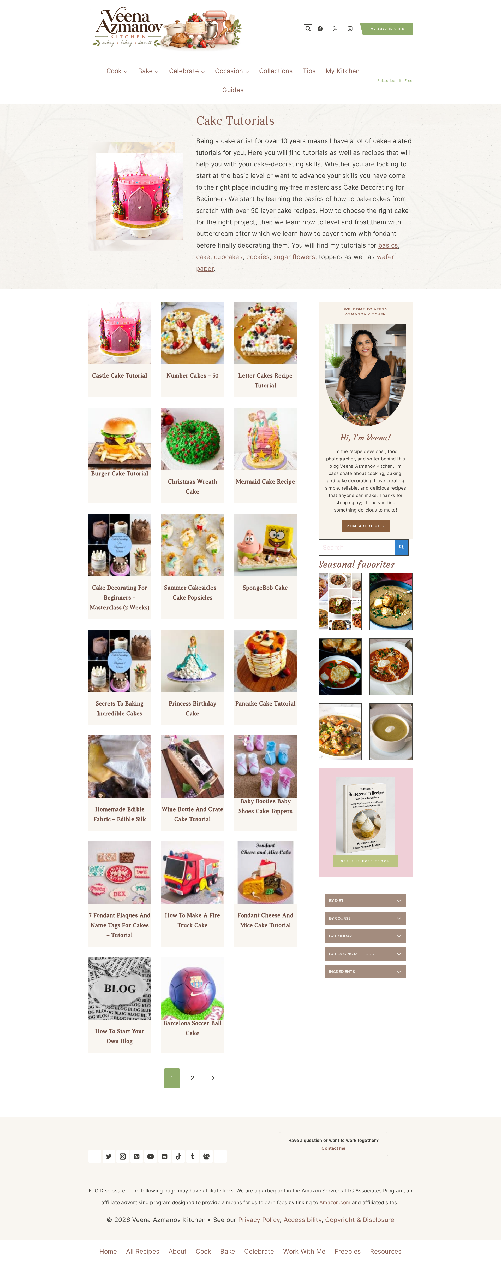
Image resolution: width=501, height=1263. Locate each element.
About (178, 1251)
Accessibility (302, 1220)
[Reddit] (164, 1156)
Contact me (333, 1148)
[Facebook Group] (206, 1156)
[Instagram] (350, 29)
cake (203, 257)
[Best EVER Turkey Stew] (340, 731)
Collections (276, 71)
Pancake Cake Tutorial (265, 703)
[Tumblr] (192, 1156)
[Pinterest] (136, 1156)
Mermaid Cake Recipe (265, 481)
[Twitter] (109, 1156)
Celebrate (259, 1251)
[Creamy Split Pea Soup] (391, 731)
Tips (309, 71)
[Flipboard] (220, 1156)
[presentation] (119, 333)
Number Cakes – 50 (192, 375)
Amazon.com (334, 1202)
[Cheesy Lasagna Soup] (391, 666)
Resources (386, 1251)
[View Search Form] (308, 28)
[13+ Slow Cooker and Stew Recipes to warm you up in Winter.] (340, 601)
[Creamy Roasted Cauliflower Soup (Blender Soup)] (391, 601)
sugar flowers (294, 257)
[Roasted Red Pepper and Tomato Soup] (340, 666)
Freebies (348, 1251)
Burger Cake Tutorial (119, 473)
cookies (258, 257)
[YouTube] (150, 1156)
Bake (227, 1251)
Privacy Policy (259, 1220)
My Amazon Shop (388, 29)
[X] (335, 29)
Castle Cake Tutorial (119, 375)
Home (108, 1251)
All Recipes (142, 1251)
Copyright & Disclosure (359, 1220)
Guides (232, 90)
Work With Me (304, 1251)
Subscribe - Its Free (394, 80)
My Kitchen (343, 71)
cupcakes (228, 257)
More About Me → (365, 526)
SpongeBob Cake (265, 587)
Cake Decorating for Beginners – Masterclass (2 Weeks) (120, 597)
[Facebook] (320, 29)
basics (388, 245)
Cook (203, 1251)
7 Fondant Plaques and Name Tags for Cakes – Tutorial (120, 925)
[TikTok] (178, 1156)
